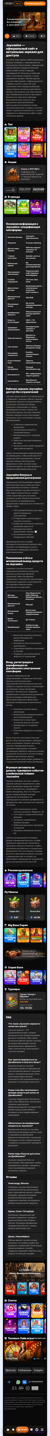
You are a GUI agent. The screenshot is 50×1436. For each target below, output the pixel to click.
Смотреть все (40, 1338)
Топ (17, 36)
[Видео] (7, 1430)
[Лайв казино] (31, 1430)
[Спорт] (36, 1430)
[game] (10, 206)
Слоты (31, 36)
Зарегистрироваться (35, 3)
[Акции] (13, 1430)
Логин (18, 3)
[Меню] (42, 1430)
